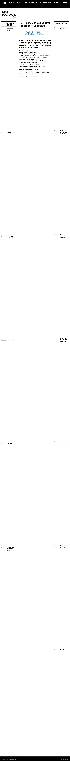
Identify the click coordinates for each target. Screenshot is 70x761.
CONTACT (4, 3)
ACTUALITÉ (19, 2)
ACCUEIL (4, 2)
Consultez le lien (38, 76)
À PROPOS (11, 2)
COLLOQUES (56, 2)
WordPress (67, 759)
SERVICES (64, 2)
